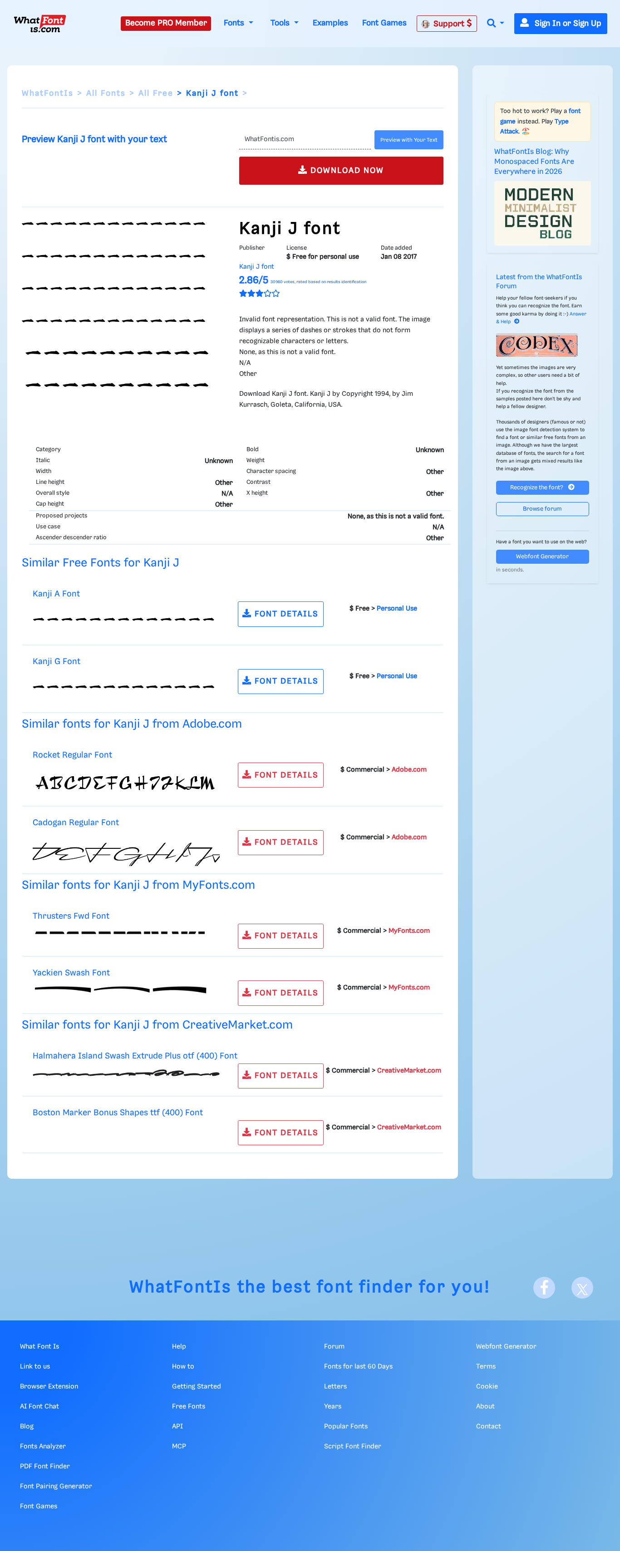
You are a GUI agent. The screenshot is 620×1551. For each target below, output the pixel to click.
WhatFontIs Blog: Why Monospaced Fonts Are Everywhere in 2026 (534, 162)
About (485, 1406)
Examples (330, 23)
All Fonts (106, 93)
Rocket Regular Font (72, 755)
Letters (335, 1386)
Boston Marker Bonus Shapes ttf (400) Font (118, 1112)
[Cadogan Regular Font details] (126, 849)
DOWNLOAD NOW (346, 171)
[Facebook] (544, 1288)
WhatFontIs (48, 93)
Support (450, 24)
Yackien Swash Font (71, 973)
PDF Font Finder (45, 1466)
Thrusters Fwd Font (71, 916)
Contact (488, 1426)
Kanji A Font (56, 594)
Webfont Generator (542, 557)
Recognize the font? (537, 488)
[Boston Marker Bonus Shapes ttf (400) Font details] (33, 1129)
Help (179, 1346)
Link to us (35, 1366)
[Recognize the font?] (543, 345)
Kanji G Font (56, 661)
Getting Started (196, 1386)
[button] (495, 24)
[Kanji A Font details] (126, 621)
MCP (179, 1446)
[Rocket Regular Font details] (126, 782)
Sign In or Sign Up (566, 24)
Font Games (384, 23)
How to (183, 1366)
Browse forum (542, 509)
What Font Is (39, 1346)
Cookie (487, 1386)
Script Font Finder (352, 1446)
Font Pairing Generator (56, 1486)
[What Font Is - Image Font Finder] (40, 24)
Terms (486, 1366)
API (177, 1426)
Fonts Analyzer (43, 1446)
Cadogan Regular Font (76, 822)
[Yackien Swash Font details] (126, 990)
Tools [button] (281, 23)
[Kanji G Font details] (126, 688)
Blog (27, 1426)
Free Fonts (188, 1406)
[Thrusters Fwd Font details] (126, 932)
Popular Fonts (346, 1426)
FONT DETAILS (285, 614)
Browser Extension (49, 1386)
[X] (582, 1288)
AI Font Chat (39, 1406)
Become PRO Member (166, 23)
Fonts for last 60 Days (358, 1366)
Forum (334, 1346)
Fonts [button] (235, 23)
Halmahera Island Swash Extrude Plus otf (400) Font (135, 1056)
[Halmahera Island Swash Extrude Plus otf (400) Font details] (126, 1072)
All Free (155, 93)
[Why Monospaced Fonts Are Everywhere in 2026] (542, 213)
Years (332, 1406)
